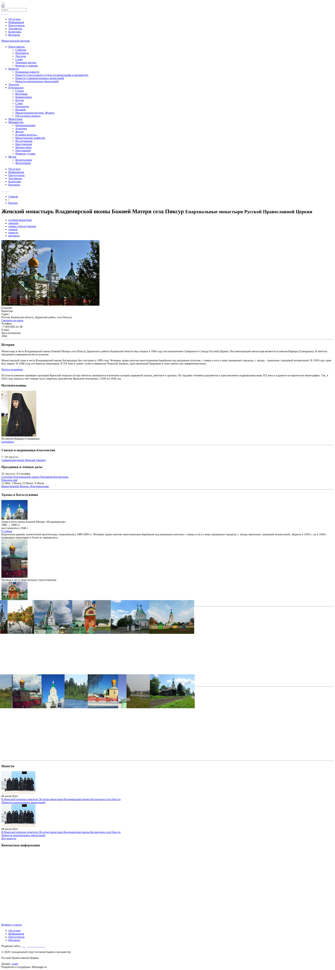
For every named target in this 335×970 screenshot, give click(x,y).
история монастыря (20, 219)
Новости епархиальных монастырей (37, 81)
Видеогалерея (23, 159)
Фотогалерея (23, 163)
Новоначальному (25, 125)
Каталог (13, 202)
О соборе (6, 531)
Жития (19, 131)
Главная (13, 196)
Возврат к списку (11, 924)
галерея (12, 229)
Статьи (19, 90)
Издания (20, 109)
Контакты (14, 34)
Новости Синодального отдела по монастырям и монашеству (51, 75)
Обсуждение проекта (27, 115)
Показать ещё (9, 480)
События (20, 49)
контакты (14, 235)
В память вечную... (26, 134)
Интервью (21, 93)
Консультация (23, 144)
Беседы (19, 100)
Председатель (16, 25)
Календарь (14, 31)
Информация (16, 22)
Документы (15, 28)
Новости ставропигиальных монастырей (39, 78)
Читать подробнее (12, 369)
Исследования (23, 141)
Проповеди (22, 53)
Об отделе (14, 19)
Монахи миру (23, 147)
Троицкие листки (25, 62)
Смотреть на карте (12, 320)
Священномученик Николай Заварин (23, 460)
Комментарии (23, 97)
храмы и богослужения (22, 226)
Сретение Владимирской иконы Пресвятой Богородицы (34, 476)
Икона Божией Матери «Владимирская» (25, 486)
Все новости (8, 838)
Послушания (23, 150)
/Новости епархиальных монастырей (23, 802)
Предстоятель (16, 46)
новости (13, 232)
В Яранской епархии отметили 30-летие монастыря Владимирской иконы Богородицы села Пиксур (61, 799)
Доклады (20, 56)
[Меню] (3, 6)
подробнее (7, 441)
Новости (13, 68)
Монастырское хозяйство (30, 137)
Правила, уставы (25, 153)
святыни (13, 223)
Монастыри (15, 119)
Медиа (12, 156)
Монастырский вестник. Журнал (34, 112)
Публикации (16, 87)
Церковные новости (27, 71)
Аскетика (21, 128)
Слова (19, 59)
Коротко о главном (26, 65)
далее (15, 963)
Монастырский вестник (15, 40)
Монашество (16, 122)
